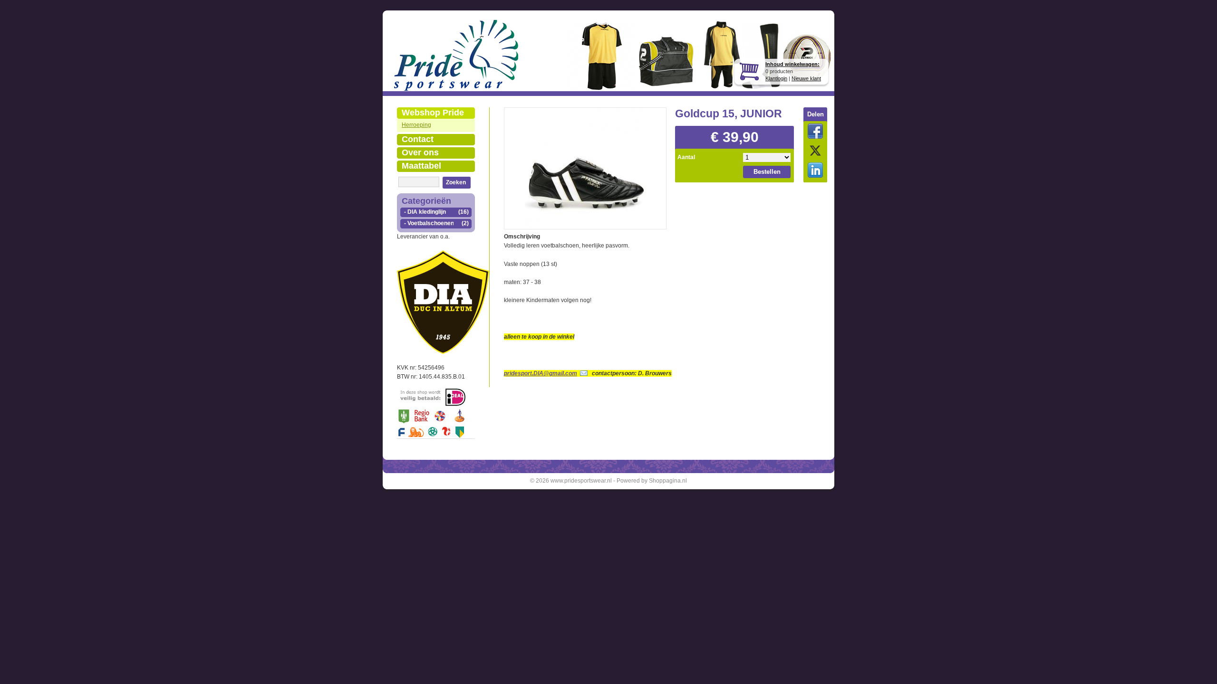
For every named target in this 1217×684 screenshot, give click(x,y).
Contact (418, 139)
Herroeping (416, 125)
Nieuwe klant (806, 78)
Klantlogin (776, 78)
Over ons (420, 152)
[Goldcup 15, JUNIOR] (585, 167)
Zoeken (456, 182)
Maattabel (421, 166)
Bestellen (767, 171)
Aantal (686, 157)
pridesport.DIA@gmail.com (540, 373)
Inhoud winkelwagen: (792, 64)
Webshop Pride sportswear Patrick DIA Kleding (433, 113)
